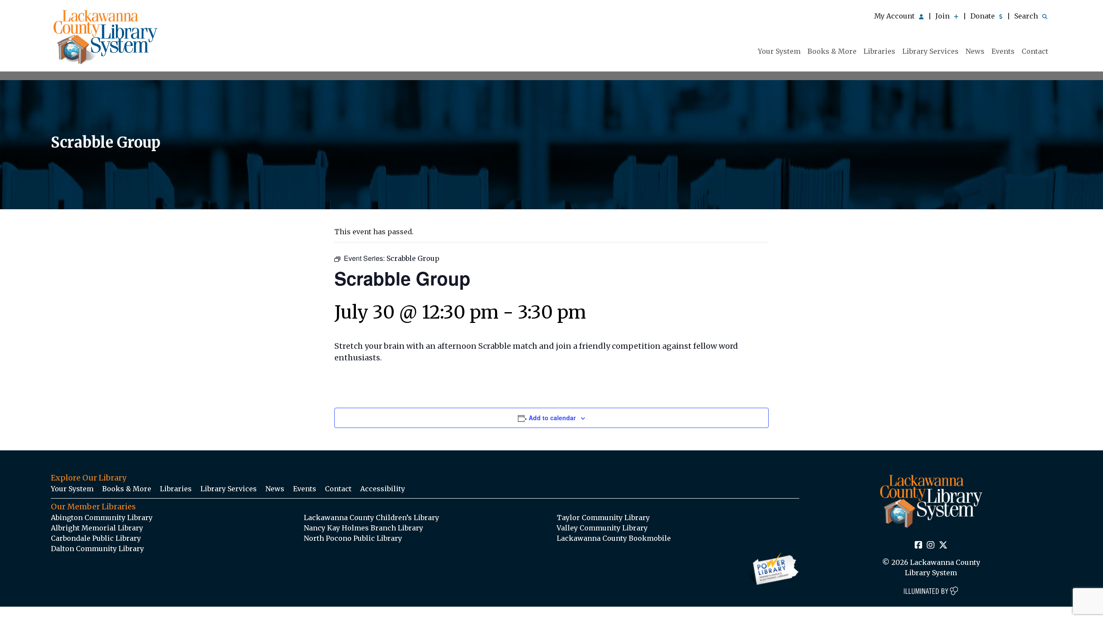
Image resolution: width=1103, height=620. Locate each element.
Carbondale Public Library (96, 538)
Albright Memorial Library (97, 528)
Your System (779, 51)
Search (1027, 16)
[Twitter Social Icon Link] (943, 545)
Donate (983, 16)
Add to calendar (552, 417)
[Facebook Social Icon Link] (918, 545)
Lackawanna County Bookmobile (614, 538)
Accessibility (382, 488)
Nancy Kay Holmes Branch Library (363, 528)
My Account (895, 16)
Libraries (879, 51)
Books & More (832, 51)
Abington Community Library (102, 517)
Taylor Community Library (603, 517)
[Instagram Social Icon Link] (931, 545)
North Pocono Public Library (353, 538)
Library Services (930, 51)
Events (1003, 51)
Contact (1035, 51)
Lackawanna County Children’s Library (371, 517)
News (975, 51)
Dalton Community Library (97, 548)
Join (943, 16)
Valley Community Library (602, 528)
